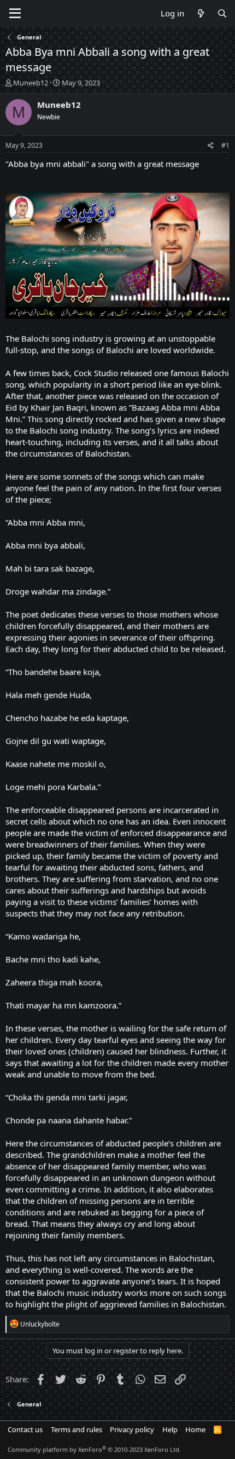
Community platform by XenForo (94, 1449)
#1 (225, 145)
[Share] (211, 146)
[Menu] (15, 13)
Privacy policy (132, 1429)
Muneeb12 (30, 83)
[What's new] (200, 13)
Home (195, 1429)
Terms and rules (76, 1429)
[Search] (222, 13)
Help (170, 1429)
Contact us (25, 1429)
